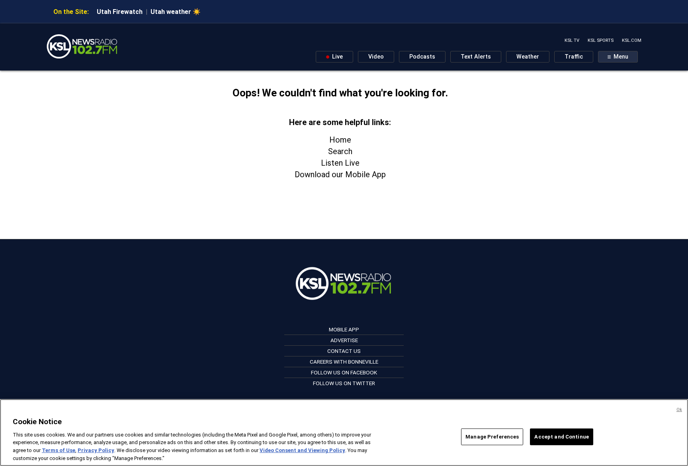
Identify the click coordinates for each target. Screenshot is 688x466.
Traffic (574, 56)
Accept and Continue (561, 437)
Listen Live (340, 163)
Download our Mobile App (340, 174)
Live (336, 56)
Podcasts (422, 56)
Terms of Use (58, 450)
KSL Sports (601, 40)
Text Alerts (476, 56)
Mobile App (344, 329)
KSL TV (572, 40)
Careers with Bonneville (344, 361)
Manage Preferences (492, 437)
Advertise (344, 340)
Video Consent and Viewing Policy (302, 450)
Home (340, 140)
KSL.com (631, 40)
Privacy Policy (96, 450)
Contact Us (344, 351)
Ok (679, 409)
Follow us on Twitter (344, 383)
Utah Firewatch (120, 12)
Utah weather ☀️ (175, 12)
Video (376, 56)
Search (340, 151)
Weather (527, 56)
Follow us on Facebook (344, 372)
